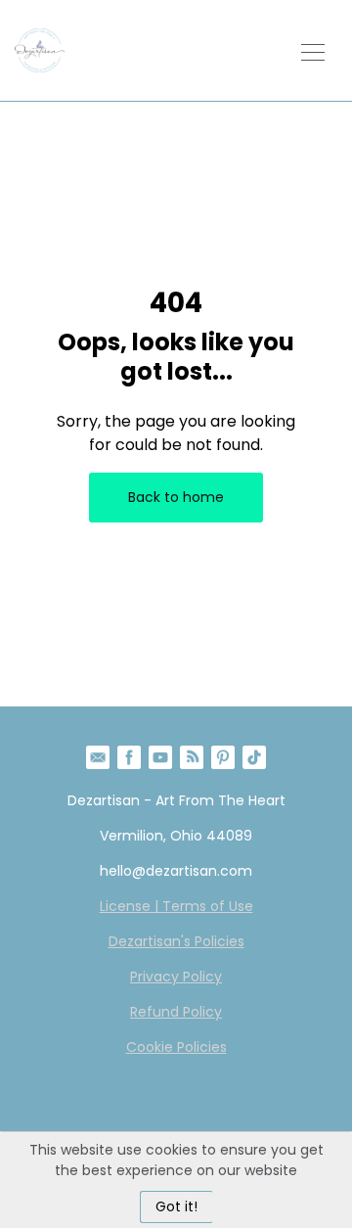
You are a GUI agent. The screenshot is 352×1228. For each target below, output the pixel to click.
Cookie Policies (176, 1047)
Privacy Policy (176, 976)
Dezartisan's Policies (176, 941)
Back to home (176, 497)
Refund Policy (176, 1012)
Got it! (176, 1206)
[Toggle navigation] (312, 50)
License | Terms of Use (176, 906)
